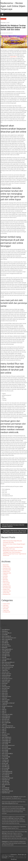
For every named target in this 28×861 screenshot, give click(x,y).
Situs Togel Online (6, 664)
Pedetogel (15, 796)
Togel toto (4, 724)
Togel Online (6, 610)
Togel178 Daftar (6, 652)
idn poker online (6, 734)
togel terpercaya (6, 779)
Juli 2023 (5, 574)
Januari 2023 (6, 584)
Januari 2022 (6, 592)
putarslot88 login (6, 716)
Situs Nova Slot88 (6, 748)
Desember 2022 (7, 586)
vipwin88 (4, 657)
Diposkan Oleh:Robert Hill (7, 33)
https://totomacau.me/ (7, 667)
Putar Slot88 (5, 743)
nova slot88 (5, 701)
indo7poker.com (6, 677)
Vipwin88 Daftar (6, 654)
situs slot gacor (6, 721)
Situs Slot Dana (5, 644)
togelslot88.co (13, 56)
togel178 (4, 709)
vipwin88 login (5, 761)
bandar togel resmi (6, 673)
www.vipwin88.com (7, 633)
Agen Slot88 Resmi (6, 737)
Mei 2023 (5, 578)
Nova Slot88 (5, 747)
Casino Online (6, 603)
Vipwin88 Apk (5, 642)
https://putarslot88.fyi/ (7, 753)
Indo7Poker (5, 683)
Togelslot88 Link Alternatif (8, 703)
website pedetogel (6, 675)
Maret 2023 (5, 581)
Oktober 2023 (6, 571)
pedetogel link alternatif (7, 778)
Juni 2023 (5, 576)
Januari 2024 (6, 566)
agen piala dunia (6, 784)
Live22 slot (4, 704)
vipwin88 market (6, 655)
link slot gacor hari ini (7, 678)
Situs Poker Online (6, 646)
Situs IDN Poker (5, 688)
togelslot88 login (6, 717)
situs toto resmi (6, 672)
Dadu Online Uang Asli (7, 803)
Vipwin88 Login (5, 765)
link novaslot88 (5, 768)
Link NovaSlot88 (6, 756)
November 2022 (7, 587)
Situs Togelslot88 (6, 722)
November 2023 (7, 569)
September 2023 (7, 573)
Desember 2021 (7, 594)
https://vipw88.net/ (6, 636)
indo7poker (4, 735)
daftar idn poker (6, 681)
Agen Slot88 (5, 641)
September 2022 (7, 591)
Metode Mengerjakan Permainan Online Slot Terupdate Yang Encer (13, 525)
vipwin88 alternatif (6, 650)
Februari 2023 (6, 582)
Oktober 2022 (6, 589)
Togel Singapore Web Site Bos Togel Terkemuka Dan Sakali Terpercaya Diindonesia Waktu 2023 (14, 531)
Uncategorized (6, 612)
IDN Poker (11, 818)
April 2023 (5, 579)
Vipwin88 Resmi (6, 629)
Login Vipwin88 (5, 783)
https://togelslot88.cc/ (7, 649)
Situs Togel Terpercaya (7, 725)
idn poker (4, 685)
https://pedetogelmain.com (8, 727)
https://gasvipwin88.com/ (8, 662)
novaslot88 (4, 634)
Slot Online (3, 18)
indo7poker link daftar (7, 714)
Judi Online (5, 605)
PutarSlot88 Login (6, 740)
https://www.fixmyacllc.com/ (9, 637)
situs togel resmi (6, 668)
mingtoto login (5, 760)
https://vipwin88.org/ (7, 639)
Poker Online (6, 607)
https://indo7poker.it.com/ (8, 745)
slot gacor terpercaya (7, 706)
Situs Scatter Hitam (6, 739)
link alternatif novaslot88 (8, 665)
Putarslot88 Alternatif (7, 771)
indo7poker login (6, 680)
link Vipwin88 (5, 769)
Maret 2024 (5, 565)
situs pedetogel (5, 774)
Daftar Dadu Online (6, 696)
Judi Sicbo (4, 698)
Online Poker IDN (6, 686)
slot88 (3, 708)
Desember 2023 (7, 568)
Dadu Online (5, 693)
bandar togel (5, 763)
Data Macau (5, 631)
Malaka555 (4, 647)
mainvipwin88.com (6, 659)
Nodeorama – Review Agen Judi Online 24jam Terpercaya (13, 6)
